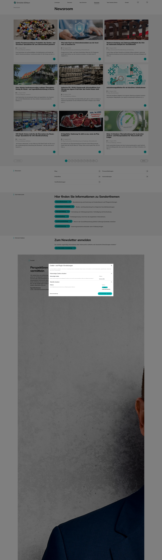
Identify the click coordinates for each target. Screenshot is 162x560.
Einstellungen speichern (105, 293)
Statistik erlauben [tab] (54, 282)
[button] (81, 273)
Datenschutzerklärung (54, 293)
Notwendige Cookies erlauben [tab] (58, 273)
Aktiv (105, 287)
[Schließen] (111, 265)
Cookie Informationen (106, 289)
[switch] (105, 287)
